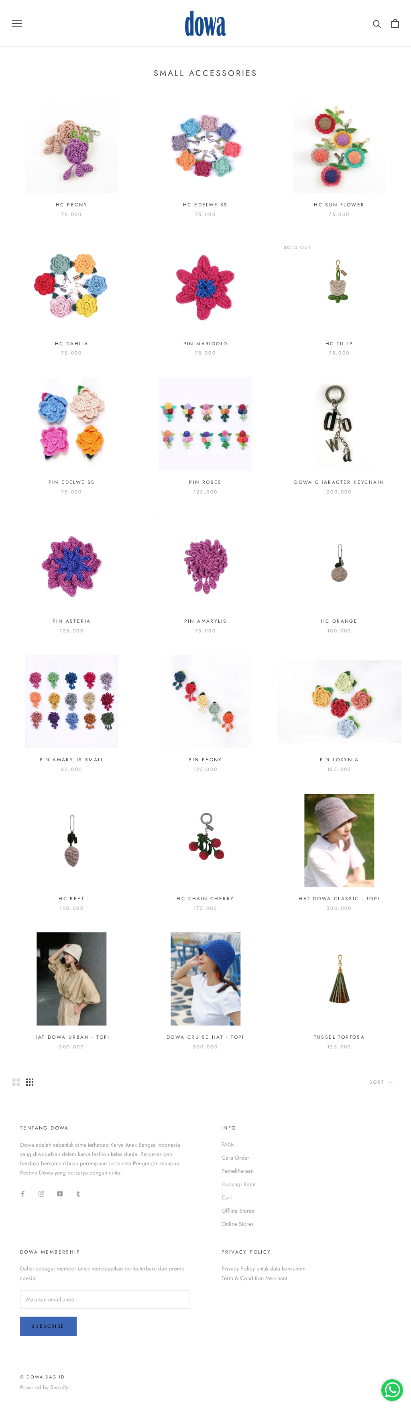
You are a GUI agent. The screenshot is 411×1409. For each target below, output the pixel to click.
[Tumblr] (78, 1193)
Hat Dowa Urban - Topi (71, 1037)
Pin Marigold (205, 343)
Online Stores (238, 1224)
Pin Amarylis (205, 621)
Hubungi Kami (239, 1184)
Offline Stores (238, 1211)
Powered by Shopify (44, 1387)
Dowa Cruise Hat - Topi (205, 1037)
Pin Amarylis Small (72, 759)
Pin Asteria (72, 621)
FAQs (228, 1144)
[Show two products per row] (16, 1082)
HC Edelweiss (205, 204)
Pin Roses (205, 482)
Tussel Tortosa (339, 1037)
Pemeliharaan (238, 1171)
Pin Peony (205, 759)
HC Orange (339, 621)
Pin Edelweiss (72, 482)
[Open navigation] (17, 23)
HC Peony (71, 204)
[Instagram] (41, 1193)
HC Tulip (339, 343)
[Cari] (377, 23)
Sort (378, 1082)
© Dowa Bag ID (42, 1377)
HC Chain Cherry (205, 898)
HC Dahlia (72, 343)
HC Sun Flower (339, 204)
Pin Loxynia (339, 759)
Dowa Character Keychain (339, 482)
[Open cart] (395, 23)
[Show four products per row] (29, 1082)
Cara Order (235, 1158)
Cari (227, 1197)
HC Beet (72, 898)
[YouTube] (60, 1193)
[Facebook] (23, 1193)
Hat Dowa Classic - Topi (339, 898)
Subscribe (48, 1326)
